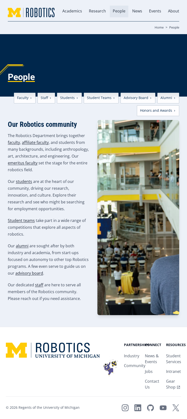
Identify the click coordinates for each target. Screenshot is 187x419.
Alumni (166, 98)
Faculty (22, 98)
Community (134, 366)
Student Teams (99, 98)
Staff (44, 98)
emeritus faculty (22, 163)
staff (39, 285)
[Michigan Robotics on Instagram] (125, 407)
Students (67, 98)
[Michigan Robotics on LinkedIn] (137, 407)
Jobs (149, 371)
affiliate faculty (35, 142)
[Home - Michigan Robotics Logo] (31, 12)
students (24, 182)
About (173, 11)
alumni (22, 246)
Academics (72, 11)
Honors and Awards (156, 111)
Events (155, 11)
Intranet (173, 371)
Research (97, 11)
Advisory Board (136, 98)
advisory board (29, 273)
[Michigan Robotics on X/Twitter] (175, 407)
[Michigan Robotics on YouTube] (163, 407)
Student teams (21, 221)
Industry (131, 356)
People (119, 11)
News (137, 11)
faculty (14, 142)
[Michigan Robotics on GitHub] (150, 407)
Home (159, 28)
